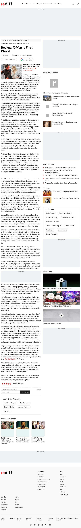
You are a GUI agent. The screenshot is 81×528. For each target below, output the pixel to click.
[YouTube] (46, 525)
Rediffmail (41, 474)
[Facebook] (38, 525)
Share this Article (10, 59)
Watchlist (4, 507)
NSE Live (3, 502)
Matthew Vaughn (10, 403)
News (31, 4)
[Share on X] (35, 525)
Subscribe (25, 392)
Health (17, 499)
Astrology (62, 492)
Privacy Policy (19, 519)
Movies (8, 43)
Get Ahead (63, 487)
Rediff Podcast (64, 494)
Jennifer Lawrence (52, 221)
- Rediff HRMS (41, 484)
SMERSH (7, 411)
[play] (61, 280)
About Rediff (3, 519)
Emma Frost (69, 226)
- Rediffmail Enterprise (44, 479)
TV (55, 4)
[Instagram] (42, 525)
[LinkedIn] (50, 525)
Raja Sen (5, 55)
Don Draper (50, 230)
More (59, 4)
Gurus (52, 4)
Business (62, 477)
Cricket (62, 484)
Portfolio (3, 509)
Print (39, 389)
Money (38, 4)
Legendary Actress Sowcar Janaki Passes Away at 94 (62, 179)
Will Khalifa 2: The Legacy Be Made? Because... (61, 175)
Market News (5, 504)
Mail (27, 4)
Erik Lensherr (24, 403)
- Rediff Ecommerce (43, 482)
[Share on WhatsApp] (31, 525)
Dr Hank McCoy (51, 217)
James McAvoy (23, 407)
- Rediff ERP (41, 489)
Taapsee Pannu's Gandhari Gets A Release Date (61, 183)
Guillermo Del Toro (67, 217)
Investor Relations (39, 519)
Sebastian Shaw (64, 213)
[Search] (73, 4)
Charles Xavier (9, 407)
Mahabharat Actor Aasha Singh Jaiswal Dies (60, 168)
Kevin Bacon (50, 213)
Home (23, 4)
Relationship (19, 507)
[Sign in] (78, 4)
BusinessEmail (46, 4)
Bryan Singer (62, 230)
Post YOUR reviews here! (29, 69)
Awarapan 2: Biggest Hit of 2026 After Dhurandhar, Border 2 (58, 171)
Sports (62, 482)
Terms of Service (28, 519)
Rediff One (41, 477)
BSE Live (3, 499)
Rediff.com (64, 518)
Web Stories (48, 271)
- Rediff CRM (41, 487)
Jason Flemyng (51, 234)
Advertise (12, 518)
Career (17, 504)
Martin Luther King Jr (53, 226)
